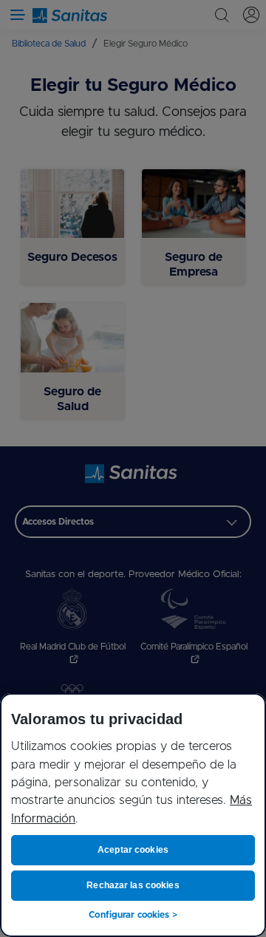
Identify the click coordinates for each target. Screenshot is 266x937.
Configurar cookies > (133, 914)
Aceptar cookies (133, 850)
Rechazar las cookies (132, 885)
